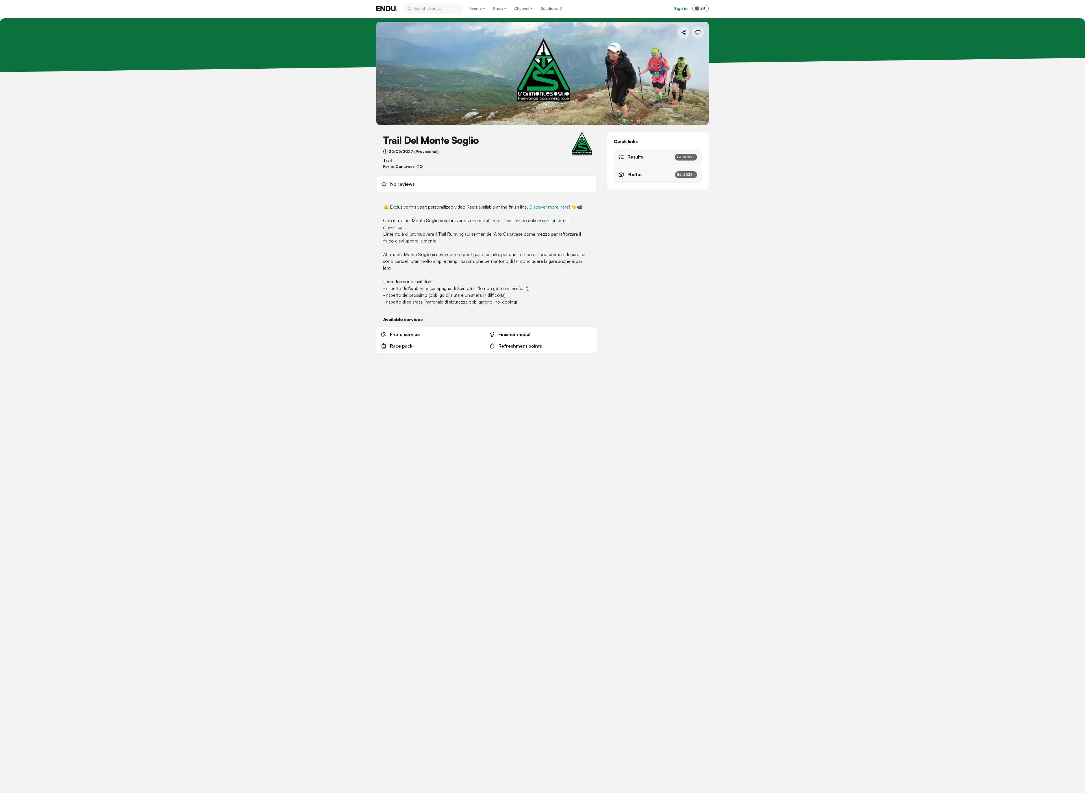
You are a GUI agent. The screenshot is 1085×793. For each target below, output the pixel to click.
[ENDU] (386, 8)
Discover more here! (549, 207)
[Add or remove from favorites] (698, 32)
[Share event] (683, 32)
